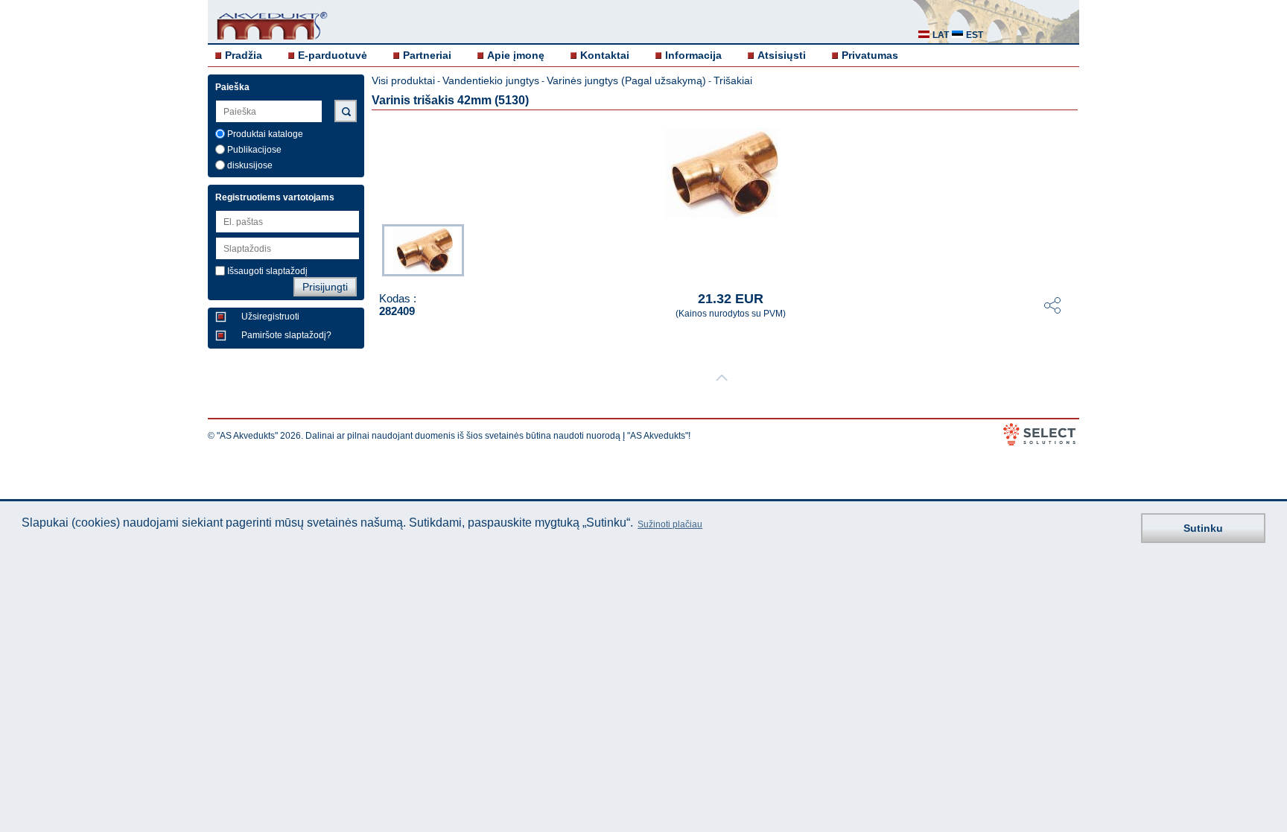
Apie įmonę (515, 55)
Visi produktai (403, 80)
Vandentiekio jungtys (490, 80)
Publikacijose (254, 150)
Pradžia (243, 55)
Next (1068, 249)
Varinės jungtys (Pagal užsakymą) (626, 80)
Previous (374, 249)
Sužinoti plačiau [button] (670, 524)
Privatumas (870, 55)
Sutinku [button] (1203, 528)
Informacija (693, 55)
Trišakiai (733, 80)
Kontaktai (604, 55)
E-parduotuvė (332, 55)
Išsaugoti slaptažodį (267, 271)
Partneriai (427, 55)
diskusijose (250, 165)
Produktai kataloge (265, 134)
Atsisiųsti (781, 55)
